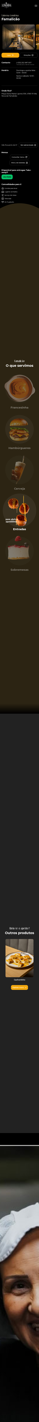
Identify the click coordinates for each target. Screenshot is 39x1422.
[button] (10, 55)
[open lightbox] (18, 37)
